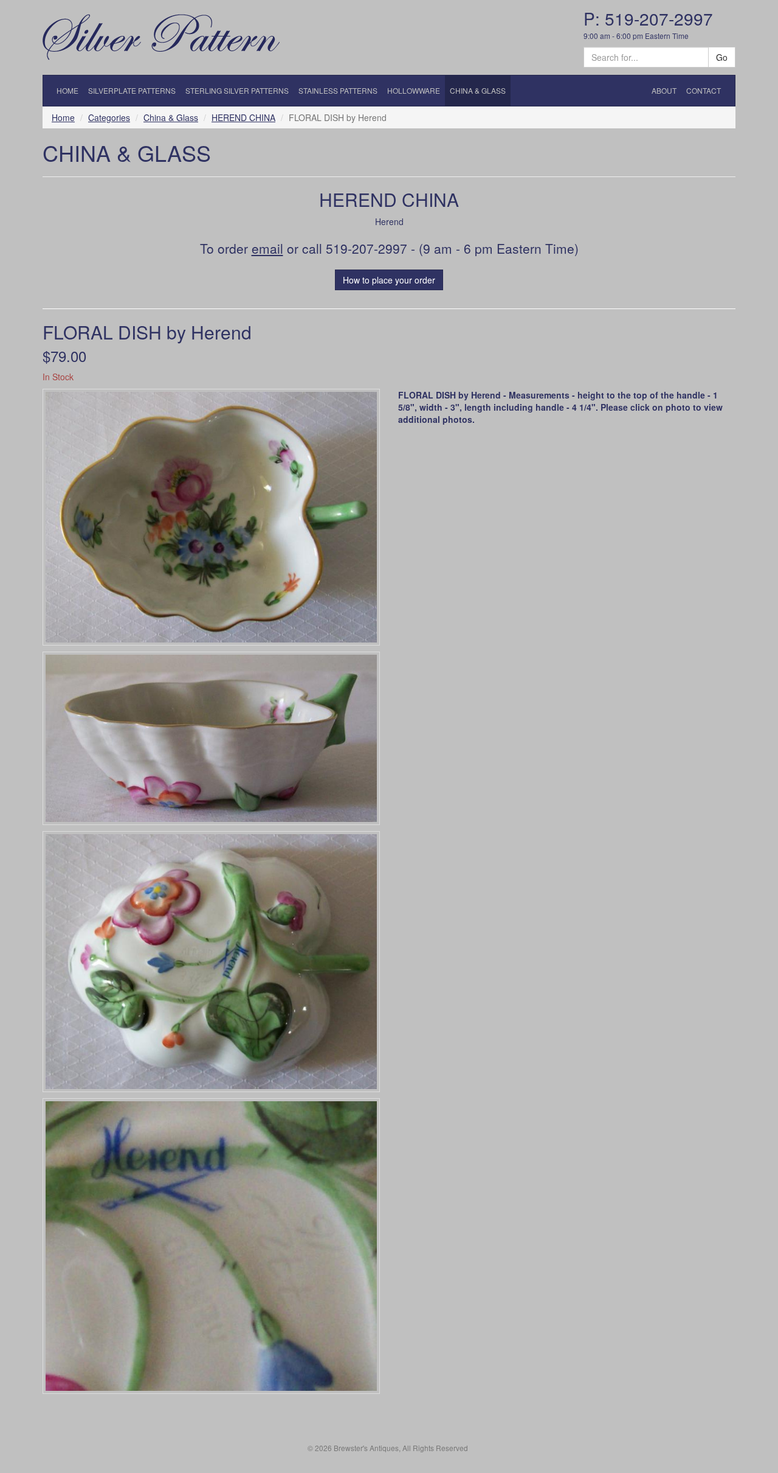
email (267, 248)
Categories (109, 117)
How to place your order (389, 280)
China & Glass (170, 117)
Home (63, 117)
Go (722, 57)
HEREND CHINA (243, 117)
